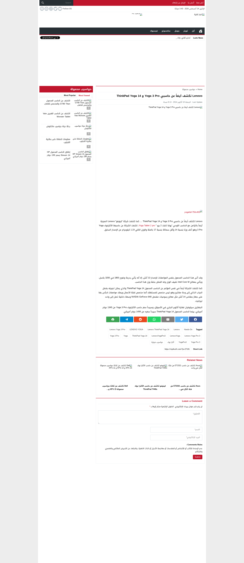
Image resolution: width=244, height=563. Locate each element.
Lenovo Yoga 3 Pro (117, 329)
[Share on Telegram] (127, 319)
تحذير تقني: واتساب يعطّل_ (179, 38)
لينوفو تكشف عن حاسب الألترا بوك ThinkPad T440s (150, 387)
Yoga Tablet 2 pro (147, 226)
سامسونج (166, 31)
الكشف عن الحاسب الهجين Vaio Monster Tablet (56, 115)
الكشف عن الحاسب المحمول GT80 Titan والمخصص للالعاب (57, 102)
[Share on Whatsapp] (154, 319)
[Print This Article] (113, 319)
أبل (193, 31)
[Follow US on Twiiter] (55, 9)
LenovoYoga (175, 336)
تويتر (185, 31)
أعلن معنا (199, 3)
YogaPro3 (183, 342)
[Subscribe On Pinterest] (46, 9)
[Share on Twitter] (182, 319)
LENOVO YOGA (136, 329)
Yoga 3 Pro (114, 336)
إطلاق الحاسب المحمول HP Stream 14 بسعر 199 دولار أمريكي (58, 155)
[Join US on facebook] (41, 9)
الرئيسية (200, 31)
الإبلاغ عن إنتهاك (179, 3)
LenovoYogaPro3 (158, 336)
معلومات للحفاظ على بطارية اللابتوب (58, 140)
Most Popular (70, 95)
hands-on (188, 329)
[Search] (42, 3)
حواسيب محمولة (188, 89)
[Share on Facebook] (195, 319)
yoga (126, 336)
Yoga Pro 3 (195, 342)
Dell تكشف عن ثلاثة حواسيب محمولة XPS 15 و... (115, 387)
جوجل (177, 31)
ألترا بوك (170, 342)
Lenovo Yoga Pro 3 (192, 336)
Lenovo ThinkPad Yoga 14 (158, 329)
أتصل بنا (191, 3)
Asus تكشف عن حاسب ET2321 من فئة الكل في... (185, 387)
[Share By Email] (168, 319)
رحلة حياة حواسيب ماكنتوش (58, 126)
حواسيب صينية (157, 342)
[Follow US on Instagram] (50, 9)
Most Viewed (84, 95)
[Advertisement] (122, 62)
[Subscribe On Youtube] (59, 9)
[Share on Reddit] (140, 319)
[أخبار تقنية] (173, 19)
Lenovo (177, 329)
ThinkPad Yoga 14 (139, 336)
